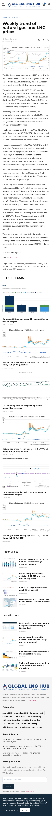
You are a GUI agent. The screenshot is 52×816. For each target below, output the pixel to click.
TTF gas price (19, 269)
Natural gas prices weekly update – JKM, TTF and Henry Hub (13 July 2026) (32, 576)
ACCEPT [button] (25, 810)
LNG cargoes (37, 266)
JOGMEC (13, 257)
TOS (20, 792)
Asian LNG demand (15, 264)
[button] (38, 40)
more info (31, 700)
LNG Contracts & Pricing (12, 18)
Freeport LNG (31, 264)
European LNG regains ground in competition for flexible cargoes (24, 740)
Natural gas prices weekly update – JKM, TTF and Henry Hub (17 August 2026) (25, 363)
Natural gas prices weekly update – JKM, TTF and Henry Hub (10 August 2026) (25, 450)
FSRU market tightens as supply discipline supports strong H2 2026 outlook (34, 625)
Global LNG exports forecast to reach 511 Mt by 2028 (33, 588)
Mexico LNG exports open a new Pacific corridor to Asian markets (34, 600)
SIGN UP (8, 787)
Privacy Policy (29, 792)
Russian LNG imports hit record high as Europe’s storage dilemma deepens (33, 561)
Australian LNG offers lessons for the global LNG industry (34, 652)
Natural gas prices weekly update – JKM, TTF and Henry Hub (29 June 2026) (32, 639)
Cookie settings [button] (11, 810)
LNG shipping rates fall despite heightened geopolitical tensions (21, 754)
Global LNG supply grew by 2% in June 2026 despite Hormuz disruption (34, 665)
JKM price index (15, 266)
